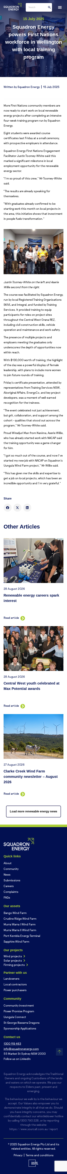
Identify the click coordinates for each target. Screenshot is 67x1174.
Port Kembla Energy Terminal (22, 935)
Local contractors (15, 984)
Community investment (19, 1005)
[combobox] (39, 7)
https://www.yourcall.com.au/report (33, 1129)
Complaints (11, 891)
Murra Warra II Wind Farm (20, 930)
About (8, 863)
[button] (60, 7)
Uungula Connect (15, 1017)
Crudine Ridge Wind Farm (20, 918)
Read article (11, 617)
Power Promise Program (19, 1011)
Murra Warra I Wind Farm (20, 924)
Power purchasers (15, 990)
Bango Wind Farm (15, 912)
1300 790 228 (29, 1120)
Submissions (12, 880)
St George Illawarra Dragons (22, 1022)
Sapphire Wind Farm (16, 941)
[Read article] (22, 617)
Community (11, 868)
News (7, 874)
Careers (9, 886)
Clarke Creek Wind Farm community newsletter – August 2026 (31, 776)
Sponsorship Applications (20, 1028)
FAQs (7, 897)
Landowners (11, 978)
